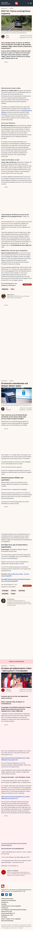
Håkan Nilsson (10, 294)
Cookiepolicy (4, 908)
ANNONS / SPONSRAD (12, 870)
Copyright (3, 904)
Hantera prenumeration (7, 898)
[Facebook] (2, 894)
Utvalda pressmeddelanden (8, 900)
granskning (22, 590)
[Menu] (31, 3)
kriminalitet (5, 593)
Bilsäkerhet (5, 289)
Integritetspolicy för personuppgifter (11, 906)
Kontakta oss (4, 902)
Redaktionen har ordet (7, 915)
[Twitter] (6, 894)
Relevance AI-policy (6, 911)
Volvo (12, 289)
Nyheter (12, 8)
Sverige (13, 593)
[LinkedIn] (10, 894)
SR (23, 563)
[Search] (28, 3)
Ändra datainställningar (7, 920)
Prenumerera (27, 284)
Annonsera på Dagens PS (8, 913)
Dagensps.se (4, 8)
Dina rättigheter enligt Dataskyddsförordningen (13, 909)
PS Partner (12, 665)
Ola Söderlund (10, 599)
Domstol (13, 590)
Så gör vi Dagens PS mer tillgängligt (11, 919)
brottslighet (5, 590)
